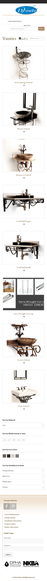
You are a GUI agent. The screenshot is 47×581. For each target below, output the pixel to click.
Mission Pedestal (23, 129)
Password (7, 545)
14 (4, 440)
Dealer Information (11, 527)
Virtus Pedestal (23, 406)
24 (23, 440)
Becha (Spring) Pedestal (23, 82)
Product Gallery (10, 524)
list (27, 39)
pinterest (13, 506)
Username (7, 538)
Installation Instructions (13, 521)
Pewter (5, 487)
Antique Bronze (8, 471)
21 (19, 440)
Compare (24, 85)
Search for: (27, 25)
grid (21, 39)
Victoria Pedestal (23, 360)
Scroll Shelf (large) (23, 221)
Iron (4, 425)
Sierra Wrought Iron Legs (23, 314)
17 (9, 440)
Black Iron (10, 456)
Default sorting (34, 38)
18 (14, 440)
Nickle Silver (7, 482)
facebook (7, 506)
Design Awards (10, 518)
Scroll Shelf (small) (23, 267)
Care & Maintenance (12, 514)
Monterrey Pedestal (23, 175)
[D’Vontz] (24, 9)
